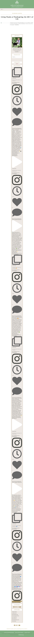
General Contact (27, 632)
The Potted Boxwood (15, 619)
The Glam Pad (14, 617)
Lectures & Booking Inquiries (9, 632)
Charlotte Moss (14, 611)
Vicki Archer (14, 621)
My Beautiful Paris (15, 614)
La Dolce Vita (14, 613)
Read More (17, 24)
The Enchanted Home (15, 615)
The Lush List (14, 618)
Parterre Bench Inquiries (19, 632)
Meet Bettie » (17, 51)
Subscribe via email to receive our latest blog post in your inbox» (17, 628)
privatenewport (14, 168)
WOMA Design (21, 634)
